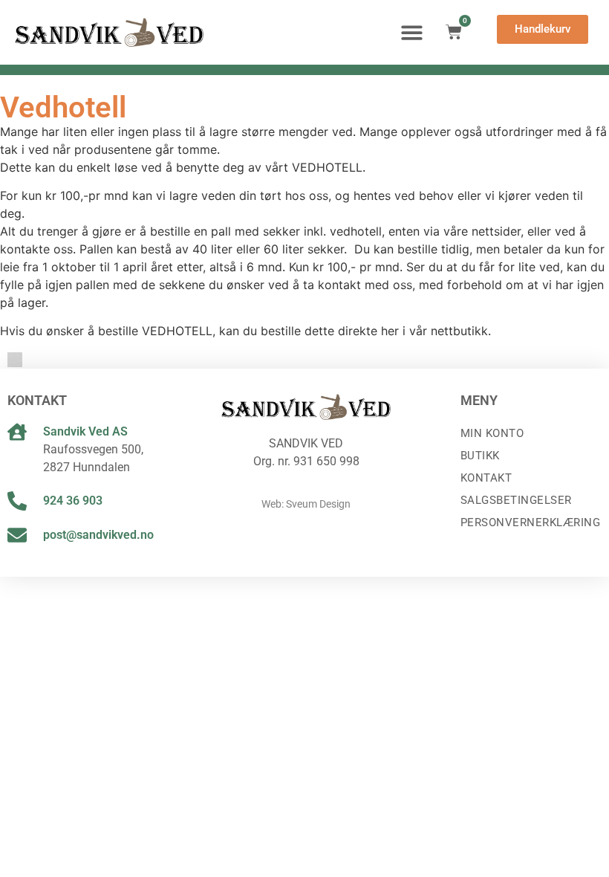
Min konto (492, 433)
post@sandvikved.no (98, 535)
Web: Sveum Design (306, 504)
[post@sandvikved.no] (17, 535)
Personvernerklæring (530, 522)
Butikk (480, 455)
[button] (411, 32)
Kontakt (486, 478)
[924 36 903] (17, 501)
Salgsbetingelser (516, 500)
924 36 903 (72, 500)
